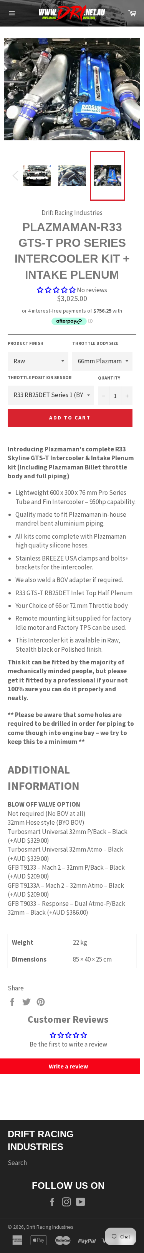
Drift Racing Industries (49, 1227)
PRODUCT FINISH (25, 343)
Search (17, 1162)
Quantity (109, 378)
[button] (56, 290)
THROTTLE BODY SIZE (95, 343)
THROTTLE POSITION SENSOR (39, 377)
